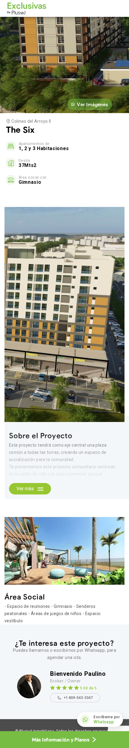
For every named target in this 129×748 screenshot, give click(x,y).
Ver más (25, 488)
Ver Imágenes (92, 104)
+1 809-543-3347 (78, 698)
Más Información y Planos (60, 739)
